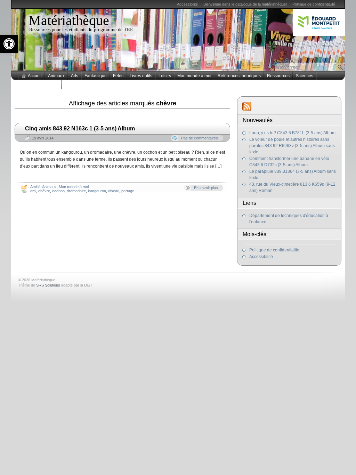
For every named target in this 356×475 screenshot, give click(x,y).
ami (33, 191)
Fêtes (118, 75)
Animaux (56, 75)
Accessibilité (187, 4)
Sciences (304, 75)
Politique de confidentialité (313, 4)
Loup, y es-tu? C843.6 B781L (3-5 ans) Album (292, 132)
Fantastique (95, 75)
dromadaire (76, 191)
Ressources (278, 75)
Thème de (39, 285)
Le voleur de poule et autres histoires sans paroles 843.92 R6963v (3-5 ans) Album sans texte (292, 145)
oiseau (113, 191)
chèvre (44, 191)
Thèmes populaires (40, 84)
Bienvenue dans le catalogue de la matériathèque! (245, 4)
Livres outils (141, 75)
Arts (74, 75)
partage (127, 191)
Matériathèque (69, 20)
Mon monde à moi (194, 75)
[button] (9, 44)
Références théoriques (239, 75)
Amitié (35, 187)
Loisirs (165, 75)
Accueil (35, 75)
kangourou (97, 191)
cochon (58, 191)
